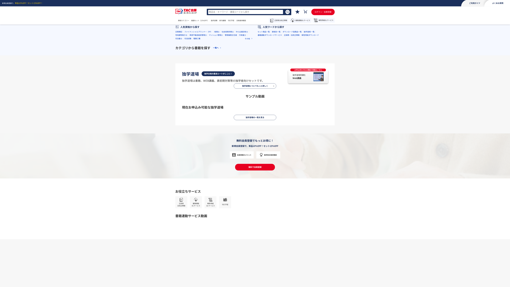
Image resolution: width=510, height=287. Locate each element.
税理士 (217, 31)
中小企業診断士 (242, 31)
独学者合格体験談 (270, 155)
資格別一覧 (276, 31)
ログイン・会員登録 (323, 11)
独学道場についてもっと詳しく (255, 86)
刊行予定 (231, 20)
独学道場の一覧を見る (255, 117)
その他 (247, 38)
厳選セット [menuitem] (200, 20)
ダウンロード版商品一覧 (292, 31)
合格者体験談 (241, 20)
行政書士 (242, 35)
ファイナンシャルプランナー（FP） (198, 31)
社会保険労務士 (228, 31)
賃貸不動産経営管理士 (198, 35)
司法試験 (187, 38)
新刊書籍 (222, 20)
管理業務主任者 (231, 35)
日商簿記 (178, 31)
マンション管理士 (216, 35)
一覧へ (216, 48)
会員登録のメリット (244, 155)
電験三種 (196, 38)
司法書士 (178, 38)
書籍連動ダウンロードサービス (270, 35)
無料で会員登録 (255, 167)
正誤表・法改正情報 (291, 35)
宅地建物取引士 (181, 35)
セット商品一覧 (264, 31)
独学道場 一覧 (309, 31)
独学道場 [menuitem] (214, 20)
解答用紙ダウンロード (310, 35)
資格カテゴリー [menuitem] (183, 20)
